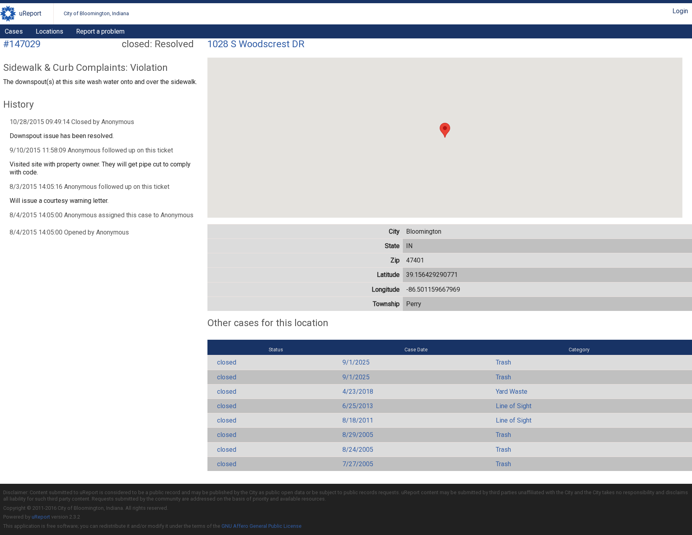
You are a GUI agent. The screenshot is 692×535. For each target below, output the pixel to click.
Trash (503, 362)
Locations (49, 31)
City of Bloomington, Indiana (96, 13)
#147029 (21, 44)
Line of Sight (513, 406)
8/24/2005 (357, 449)
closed (226, 362)
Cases (14, 31)
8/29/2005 (357, 435)
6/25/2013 (357, 406)
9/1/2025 (356, 362)
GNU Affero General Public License (261, 526)
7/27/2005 (357, 464)
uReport (30, 13)
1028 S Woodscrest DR (255, 44)
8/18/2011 (357, 420)
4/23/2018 (357, 391)
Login (680, 11)
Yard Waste (511, 391)
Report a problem (100, 31)
